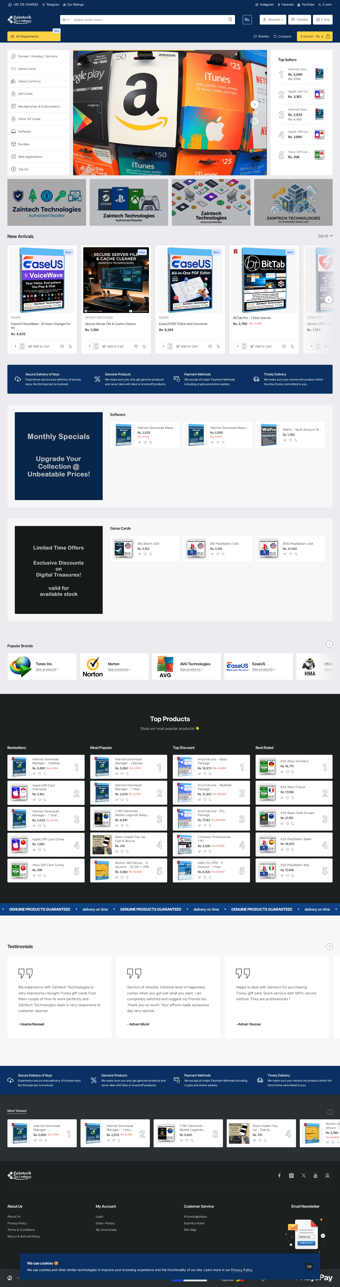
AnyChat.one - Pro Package (211, 813)
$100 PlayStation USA (298, 543)
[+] (22, 344)
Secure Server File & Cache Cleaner (110, 324)
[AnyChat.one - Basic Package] (185, 767)
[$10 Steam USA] (123, 549)
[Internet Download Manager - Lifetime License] (319, 74)
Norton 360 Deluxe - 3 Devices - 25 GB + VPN (132, 865)
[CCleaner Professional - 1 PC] (185, 844)
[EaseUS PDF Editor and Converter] (190, 280)
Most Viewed (16, 1111)
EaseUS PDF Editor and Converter (183, 324)
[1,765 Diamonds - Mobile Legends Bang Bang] (102, 819)
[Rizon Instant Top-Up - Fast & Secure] (102, 844)
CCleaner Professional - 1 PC (215, 839)
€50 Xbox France (293, 787)
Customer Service (199, 1206)
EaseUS (15, 317)
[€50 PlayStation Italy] (267, 870)
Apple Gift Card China (299, 131)
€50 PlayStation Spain (296, 839)
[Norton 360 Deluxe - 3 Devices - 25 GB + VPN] (102, 870)
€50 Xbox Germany (295, 761)
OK (309, 1266)
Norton (113, 664)
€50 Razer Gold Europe (297, 813)
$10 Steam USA (148, 543)
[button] (255, 121)
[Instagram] (291, 1175)
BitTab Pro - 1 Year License (252, 318)
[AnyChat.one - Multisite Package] (185, 792)
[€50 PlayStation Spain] (267, 844)
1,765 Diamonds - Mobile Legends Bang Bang (131, 813)
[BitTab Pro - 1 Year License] (264, 280)
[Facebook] (279, 1175)
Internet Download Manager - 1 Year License (299, 109)
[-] (22, 348)
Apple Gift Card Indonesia (299, 91)
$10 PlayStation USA (224, 543)
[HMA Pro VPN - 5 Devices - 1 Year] (185, 870)
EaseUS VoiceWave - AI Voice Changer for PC (41, 326)
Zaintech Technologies (99, 317)
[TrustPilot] (327, 1175)
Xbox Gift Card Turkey (299, 152)
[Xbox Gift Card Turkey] (319, 155)
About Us (14, 1206)
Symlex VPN (314, 317)
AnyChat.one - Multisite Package (215, 787)
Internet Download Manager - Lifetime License (299, 69)
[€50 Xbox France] (267, 792)
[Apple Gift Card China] (319, 134)
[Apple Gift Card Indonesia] (319, 94)
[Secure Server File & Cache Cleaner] (116, 280)
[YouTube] (315, 1175)
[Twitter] (303, 1175)
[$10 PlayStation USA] (196, 549)
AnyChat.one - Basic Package (212, 761)
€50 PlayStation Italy (295, 865)
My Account (106, 1206)
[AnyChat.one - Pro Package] (185, 819)
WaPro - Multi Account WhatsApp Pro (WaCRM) (302, 429)
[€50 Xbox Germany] (267, 767)
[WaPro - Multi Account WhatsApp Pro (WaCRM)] (268, 435)
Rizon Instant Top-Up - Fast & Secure (131, 839)
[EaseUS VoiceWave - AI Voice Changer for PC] (42, 280)
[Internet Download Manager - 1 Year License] (319, 114)
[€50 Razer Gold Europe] (267, 819)
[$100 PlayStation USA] (268, 549)
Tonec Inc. (44, 664)
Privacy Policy (241, 1270)
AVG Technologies (195, 664)
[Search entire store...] (230, 19)
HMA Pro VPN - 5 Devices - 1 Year (210, 865)
